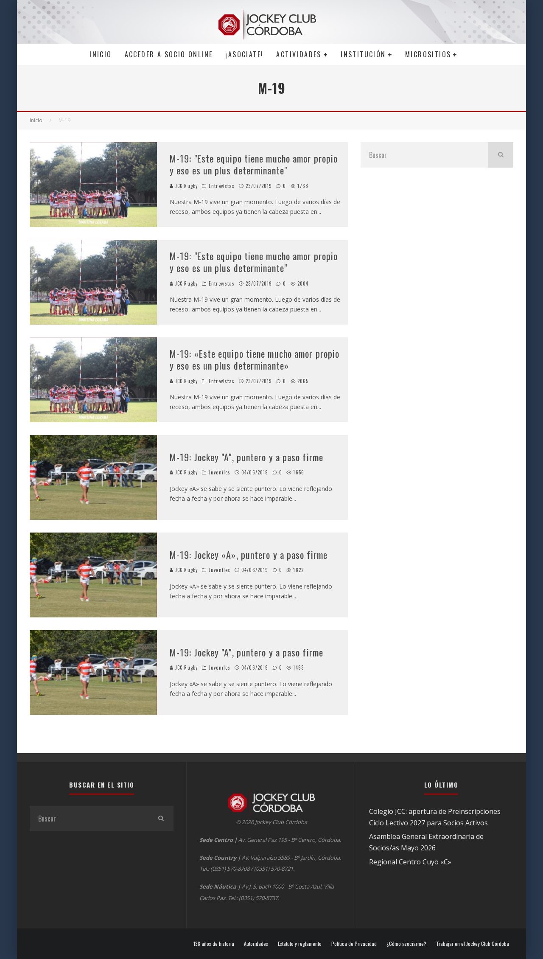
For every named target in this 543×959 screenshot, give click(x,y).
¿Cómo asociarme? (406, 943)
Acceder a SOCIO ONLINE (169, 54)
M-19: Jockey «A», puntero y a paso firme (248, 554)
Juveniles (219, 472)
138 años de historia (213, 943)
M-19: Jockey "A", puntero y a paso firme (246, 457)
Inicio (101, 54)
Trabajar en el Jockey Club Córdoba (472, 943)
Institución (363, 54)
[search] (500, 155)
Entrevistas (222, 186)
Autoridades (256, 943)
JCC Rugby (186, 185)
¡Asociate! (244, 54)
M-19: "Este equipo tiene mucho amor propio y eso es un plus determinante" (254, 164)
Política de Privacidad (354, 943)
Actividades (298, 54)
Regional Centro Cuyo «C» (410, 861)
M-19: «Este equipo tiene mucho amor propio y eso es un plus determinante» (254, 360)
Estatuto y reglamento (300, 943)
